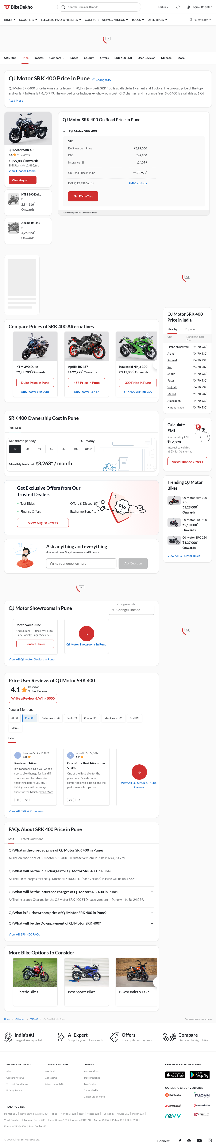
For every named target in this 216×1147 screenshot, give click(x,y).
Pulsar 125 (138, 1113)
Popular (190, 329)
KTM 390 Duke (31, 194)
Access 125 (93, 1113)
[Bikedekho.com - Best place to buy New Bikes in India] (18, 6)
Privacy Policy (14, 1090)
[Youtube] (199, 1141)
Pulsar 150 (118, 1120)
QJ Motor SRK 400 (22, 150)
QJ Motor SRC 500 (194, 520)
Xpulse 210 (123, 1113)
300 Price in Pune (138, 383)
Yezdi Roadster (12, 1120)
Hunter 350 (10, 1113)
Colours (89, 58)
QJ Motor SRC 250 (194, 537)
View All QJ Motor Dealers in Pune (31, 659)
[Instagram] (210, 1141)
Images (38, 58)
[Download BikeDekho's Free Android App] (199, 1074)
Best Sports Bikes (81, 992)
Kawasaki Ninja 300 (133, 367)
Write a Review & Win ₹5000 (33, 698)
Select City (201, 19)
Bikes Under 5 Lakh (134, 992)
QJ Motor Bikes (190, 556)
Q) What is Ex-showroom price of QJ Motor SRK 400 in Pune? (58, 912)
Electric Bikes (27, 992)
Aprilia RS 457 (30, 223)
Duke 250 (132, 1120)
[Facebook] (180, 1141)
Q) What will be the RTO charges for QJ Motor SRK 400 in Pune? (60, 871)
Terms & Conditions (17, 1084)
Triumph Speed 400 (34, 1120)
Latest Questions (32, 839)
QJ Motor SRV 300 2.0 (194, 500)
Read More (16, 100)
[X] (189, 1141)
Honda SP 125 (68, 1113)
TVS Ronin (108, 1113)
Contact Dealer (35, 644)
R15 (81, 1113)
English (162, 6)
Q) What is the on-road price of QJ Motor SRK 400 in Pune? (56, 850)
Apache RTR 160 (81, 1120)
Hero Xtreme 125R (58, 1120)
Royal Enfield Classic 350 (33, 1113)
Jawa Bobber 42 (37, 1126)
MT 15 (54, 1113)
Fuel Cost (15, 427)
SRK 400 (10, 58)
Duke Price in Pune (35, 383)
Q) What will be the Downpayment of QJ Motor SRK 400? (55, 923)
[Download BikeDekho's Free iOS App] (175, 1074)
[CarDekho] (173, 1095)
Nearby (172, 329)
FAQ (11, 839)
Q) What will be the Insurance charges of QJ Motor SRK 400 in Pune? (63, 892)
